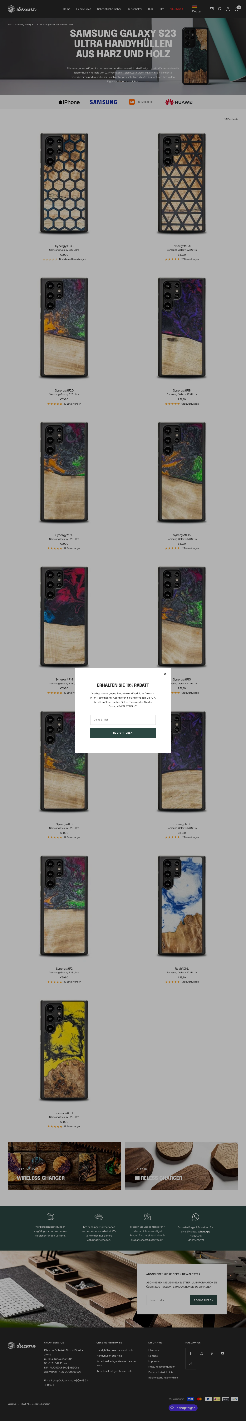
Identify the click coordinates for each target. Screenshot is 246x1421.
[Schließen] (165, 673)
